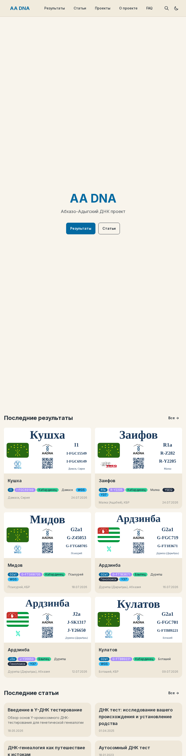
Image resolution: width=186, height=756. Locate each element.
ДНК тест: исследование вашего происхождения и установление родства (136, 716)
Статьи (80, 8)
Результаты (54, 8)
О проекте (128, 8)
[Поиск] (166, 8)
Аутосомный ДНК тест (124, 747)
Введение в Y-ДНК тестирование (45, 709)
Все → (173, 418)
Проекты (102, 8)
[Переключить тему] (176, 8)
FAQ (149, 8)
